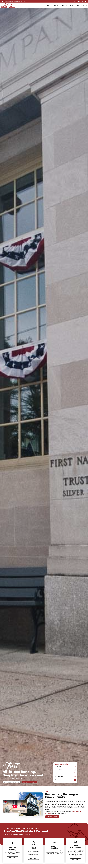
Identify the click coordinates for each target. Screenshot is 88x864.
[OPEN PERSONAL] (59, 5)
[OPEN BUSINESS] (67, 5)
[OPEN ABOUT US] (83, 5)
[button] (65, 767)
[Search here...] (86, 5)
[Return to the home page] (8, 5)
